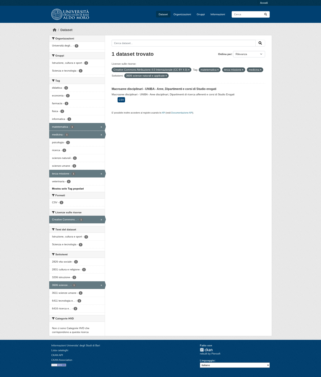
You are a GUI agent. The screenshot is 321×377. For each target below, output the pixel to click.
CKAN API (57, 355)
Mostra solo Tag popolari (68, 188)
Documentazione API (181, 112)
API (163, 112)
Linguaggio (207, 360)
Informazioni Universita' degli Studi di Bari (75, 345)
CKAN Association (61, 359)
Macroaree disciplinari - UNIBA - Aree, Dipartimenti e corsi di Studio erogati (164, 88)
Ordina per (224, 54)
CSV (121, 99)
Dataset (163, 14)
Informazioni (217, 14)
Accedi (264, 2)
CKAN (206, 350)
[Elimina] (188, 70)
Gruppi (201, 14)
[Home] (54, 30)
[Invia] (265, 14)
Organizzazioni (182, 14)
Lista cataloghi (59, 350)
